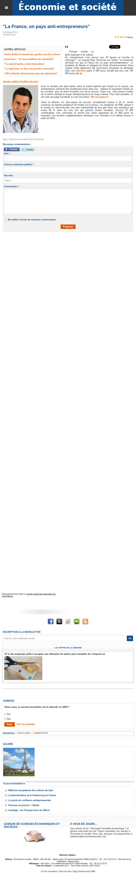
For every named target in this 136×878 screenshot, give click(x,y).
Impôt (25, 139)
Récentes (9, 733)
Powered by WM (87, 871)
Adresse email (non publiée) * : (19, 164)
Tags (75, 871)
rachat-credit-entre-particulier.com (41, 594)
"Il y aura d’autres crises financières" (24, 64)
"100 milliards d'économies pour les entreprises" (31, 73)
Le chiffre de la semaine (68, 648)
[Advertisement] (59, 245)
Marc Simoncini (36, 139)
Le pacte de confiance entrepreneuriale (29, 800)
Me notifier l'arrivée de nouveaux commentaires (32, 219)
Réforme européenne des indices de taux (30, 790)
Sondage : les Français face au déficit (28, 810)
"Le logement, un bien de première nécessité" (29, 68)
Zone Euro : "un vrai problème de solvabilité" (29, 59)
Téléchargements (14, 783)
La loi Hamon (7, 596)
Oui (8, 714)
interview (81, 70)
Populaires (24, 733)
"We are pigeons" (99, 97)
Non (9, 719)
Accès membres (49, 871)
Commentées (40, 733)
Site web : (9, 175)
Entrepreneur (15, 139)
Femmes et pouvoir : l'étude (23, 805)
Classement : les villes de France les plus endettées (18, 773)
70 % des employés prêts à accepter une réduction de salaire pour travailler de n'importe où (54, 654)
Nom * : (7, 153)
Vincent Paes (9, 35)
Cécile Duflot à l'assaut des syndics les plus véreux (32, 54)
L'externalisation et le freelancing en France (32, 795)
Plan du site (65, 871)
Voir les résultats (25, 724)
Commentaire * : (12, 186)
